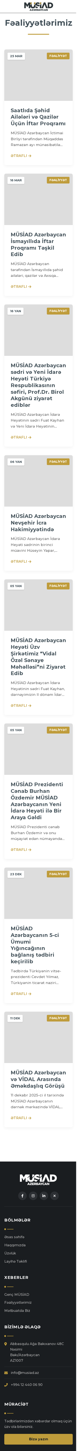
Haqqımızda (15, 1245)
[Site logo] (38, 6)
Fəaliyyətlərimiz (18, 1302)
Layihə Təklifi (15, 1261)
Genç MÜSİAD (16, 1294)
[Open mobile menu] (72, 6)
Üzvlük (10, 1253)
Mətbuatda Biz (17, 1310)
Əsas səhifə (14, 1237)
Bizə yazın (38, 1439)
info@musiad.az (25, 1372)
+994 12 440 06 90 (27, 1384)
